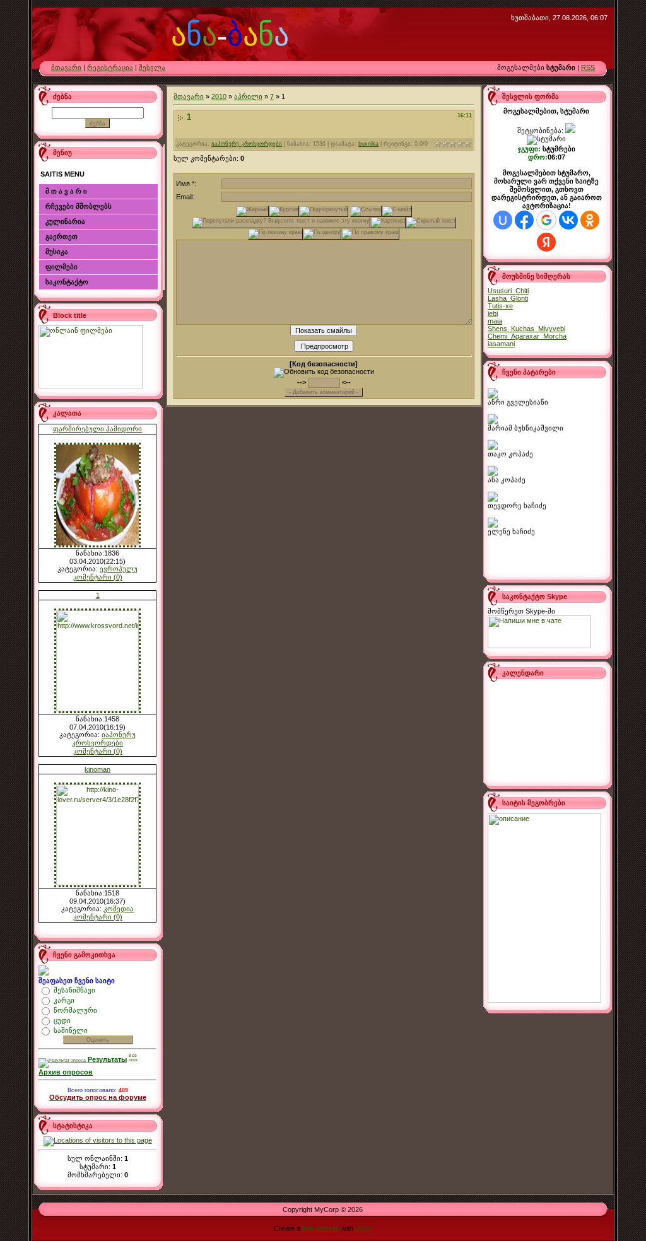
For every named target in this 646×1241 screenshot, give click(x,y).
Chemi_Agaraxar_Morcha (527, 336)
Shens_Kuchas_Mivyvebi (526, 328)
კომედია (118, 908)
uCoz (363, 1228)
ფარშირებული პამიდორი (97, 429)
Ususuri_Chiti (508, 290)
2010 (218, 96)
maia (495, 321)
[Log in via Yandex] (546, 242)
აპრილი (248, 96)
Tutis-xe (500, 306)
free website (320, 1228)
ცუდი (62, 1020)
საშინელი (71, 1030)
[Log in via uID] (502, 220)
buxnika (368, 144)
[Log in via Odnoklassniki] (589, 220)
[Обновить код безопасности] (324, 373)
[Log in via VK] (568, 220)
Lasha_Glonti (508, 298)
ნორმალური (75, 1010)
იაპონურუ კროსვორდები (104, 739)
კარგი (64, 1000)
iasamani (501, 343)
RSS (588, 67)
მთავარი (66, 67)
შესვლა (152, 67)
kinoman (97, 769)
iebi (493, 313)
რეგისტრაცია (110, 67)
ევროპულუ (119, 569)
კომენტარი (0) (97, 577)
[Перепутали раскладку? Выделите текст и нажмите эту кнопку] (281, 222)
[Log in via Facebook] (524, 220)
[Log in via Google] (546, 220)
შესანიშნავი (74, 990)
